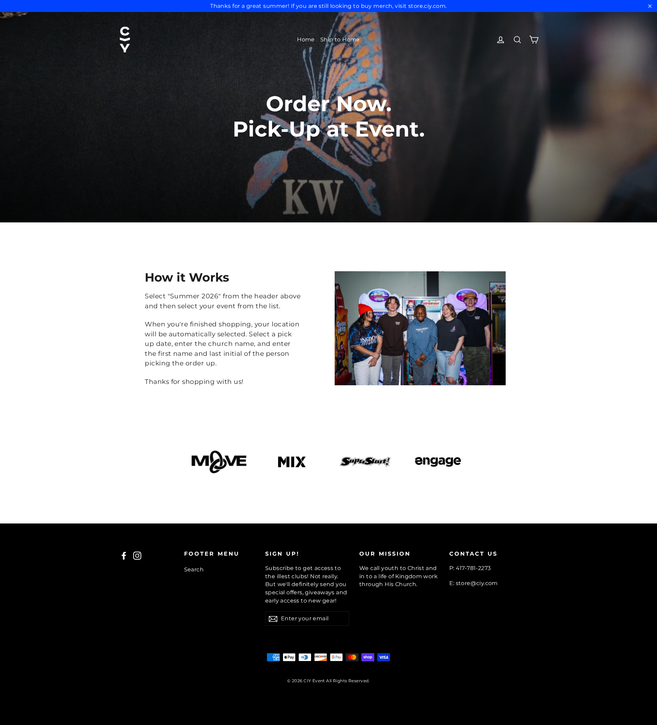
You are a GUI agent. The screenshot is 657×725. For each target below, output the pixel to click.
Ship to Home (340, 39)
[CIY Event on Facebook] (124, 555)
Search (194, 569)
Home (306, 39)
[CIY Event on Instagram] (137, 555)
